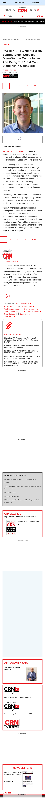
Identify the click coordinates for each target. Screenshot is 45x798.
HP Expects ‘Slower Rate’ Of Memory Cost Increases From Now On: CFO (22, 357)
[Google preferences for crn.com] (10, 75)
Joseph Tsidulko (10, 70)
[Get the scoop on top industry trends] (11, 706)
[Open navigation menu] (3, 16)
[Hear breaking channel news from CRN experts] (11, 723)
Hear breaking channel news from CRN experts (20, 714)
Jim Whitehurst (26, 306)
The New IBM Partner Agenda (12, 668)
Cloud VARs (8, 317)
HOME (5, 39)
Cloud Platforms (33, 311)
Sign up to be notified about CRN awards (19, 517)
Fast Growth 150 (18, 21)
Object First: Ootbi (11, 492)
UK (34, 10)
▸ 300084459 (30, 39)
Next (36, 86)
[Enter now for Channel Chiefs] (12, 534)
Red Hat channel (10, 306)
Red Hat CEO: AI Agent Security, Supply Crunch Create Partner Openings (21, 352)
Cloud (5, 45)
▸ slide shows (13, 39)
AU (14, 10)
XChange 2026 (29, 21)
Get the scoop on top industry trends (17, 697)
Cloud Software (10, 314)
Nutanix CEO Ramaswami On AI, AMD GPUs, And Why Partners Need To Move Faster (21, 340)
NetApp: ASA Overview (12, 496)
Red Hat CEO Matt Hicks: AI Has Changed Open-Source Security (22, 346)
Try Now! (35, 2)
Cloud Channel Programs (13, 311)
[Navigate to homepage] (22, 12)
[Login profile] (42, 16)
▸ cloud (22, 39)
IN (11, 10)
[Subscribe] (27, 786)
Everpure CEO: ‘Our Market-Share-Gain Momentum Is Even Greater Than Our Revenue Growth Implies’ (21, 364)
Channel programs (31, 309)
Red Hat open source (12, 309)
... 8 (27, 86)
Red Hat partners (22, 304)
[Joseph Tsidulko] (8, 259)
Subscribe (7, 781)
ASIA (7, 10)
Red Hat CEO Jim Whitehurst (15, 151)
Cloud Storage (25, 314)
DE (31, 10)
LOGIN (38, 16)
